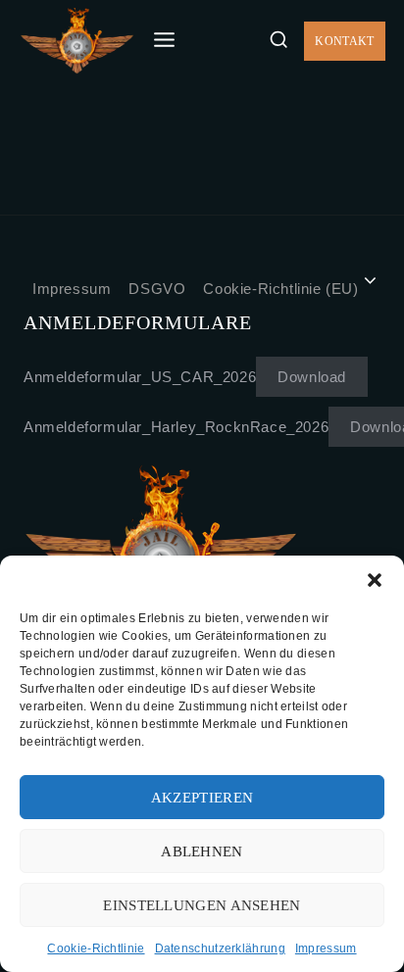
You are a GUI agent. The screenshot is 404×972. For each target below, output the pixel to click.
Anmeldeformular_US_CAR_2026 (140, 376)
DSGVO (156, 288)
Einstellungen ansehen (201, 905)
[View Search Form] (278, 40)
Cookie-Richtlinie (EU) (280, 288)
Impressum (326, 948)
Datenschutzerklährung (220, 948)
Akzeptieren (202, 797)
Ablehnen (201, 851)
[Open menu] (164, 40)
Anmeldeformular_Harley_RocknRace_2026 (176, 426)
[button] (374, 580)
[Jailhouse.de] (77, 41)
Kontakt (344, 41)
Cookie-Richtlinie (95, 948)
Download (312, 376)
